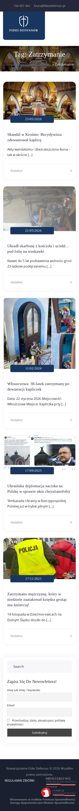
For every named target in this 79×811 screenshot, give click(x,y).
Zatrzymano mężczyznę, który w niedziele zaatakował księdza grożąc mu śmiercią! (37, 599)
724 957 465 (22, 6)
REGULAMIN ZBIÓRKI (19, 780)
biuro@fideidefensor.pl (49, 6)
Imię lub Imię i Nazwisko (23, 690)
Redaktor (17, 171)
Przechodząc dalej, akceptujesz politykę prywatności (36, 722)
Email (11, 705)
